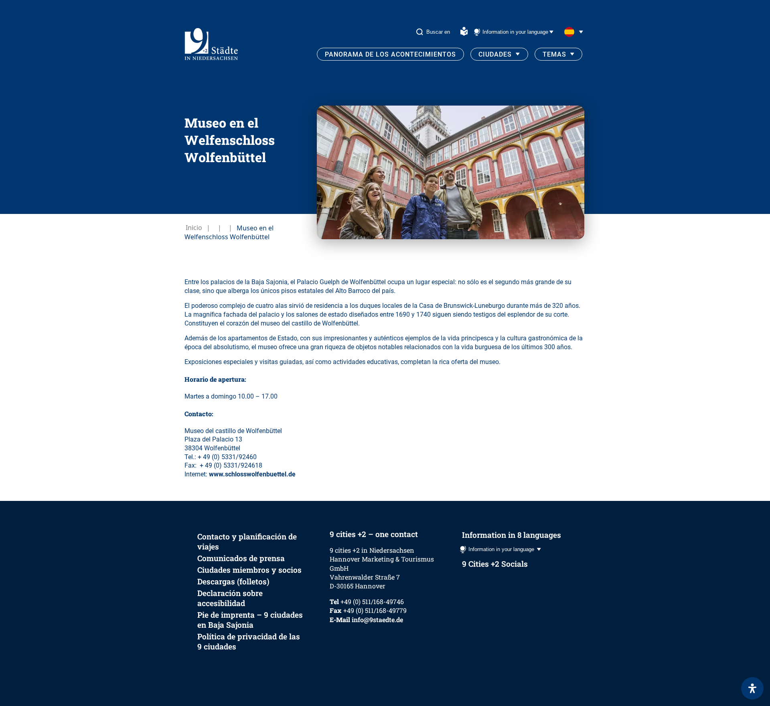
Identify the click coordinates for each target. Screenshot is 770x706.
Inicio (194, 227)
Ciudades (495, 54)
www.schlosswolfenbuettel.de (252, 474)
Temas (554, 54)
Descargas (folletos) (233, 581)
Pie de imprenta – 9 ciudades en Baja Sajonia (250, 620)
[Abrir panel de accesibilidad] (752, 688)
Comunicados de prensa (241, 558)
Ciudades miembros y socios (249, 570)
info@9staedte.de (377, 619)
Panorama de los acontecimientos (390, 54)
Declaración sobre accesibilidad (230, 598)
